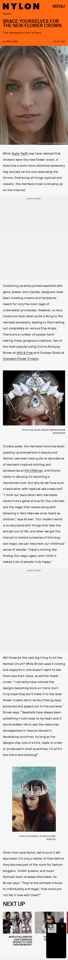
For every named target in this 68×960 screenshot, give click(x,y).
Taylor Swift (20, 153)
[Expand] (50, 926)
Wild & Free (25, 352)
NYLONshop (33, 470)
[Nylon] (21, 6)
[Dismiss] (62, 926)
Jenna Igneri (11, 41)
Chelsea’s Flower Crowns (21, 358)
